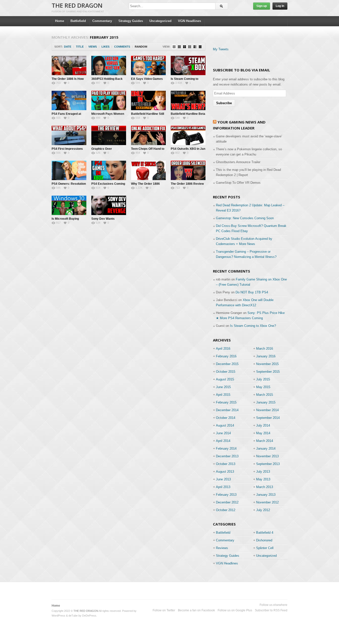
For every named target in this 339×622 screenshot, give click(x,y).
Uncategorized (160, 21)
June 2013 (223, 479)
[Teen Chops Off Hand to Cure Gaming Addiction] (148, 135)
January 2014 (265, 448)
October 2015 (225, 371)
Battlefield (78, 21)
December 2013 (227, 456)
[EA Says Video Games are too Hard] (148, 65)
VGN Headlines (189, 21)
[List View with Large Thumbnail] (200, 46)
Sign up (261, 6)
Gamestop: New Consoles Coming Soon (245, 218)
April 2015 (223, 395)
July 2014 (263, 425)
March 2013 (264, 487)
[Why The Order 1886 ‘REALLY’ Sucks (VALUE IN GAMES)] (148, 170)
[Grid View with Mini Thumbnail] (174, 46)
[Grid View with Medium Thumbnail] (184, 46)
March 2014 (264, 441)
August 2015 (225, 379)
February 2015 (226, 402)
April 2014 (223, 441)
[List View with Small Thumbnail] (189, 46)
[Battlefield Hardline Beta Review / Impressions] (188, 100)
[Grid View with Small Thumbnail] (179, 46)
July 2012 (263, 510)
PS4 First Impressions (67, 149)
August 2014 (225, 425)
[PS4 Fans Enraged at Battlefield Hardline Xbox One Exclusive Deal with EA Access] (69, 100)
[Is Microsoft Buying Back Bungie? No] (69, 205)
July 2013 (263, 471)
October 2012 (225, 510)
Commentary (102, 21)
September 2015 (268, 371)
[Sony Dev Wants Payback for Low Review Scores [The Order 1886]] (109, 205)
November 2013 (267, 456)
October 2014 (225, 418)
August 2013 (225, 471)
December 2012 (227, 502)
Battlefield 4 (264, 532)
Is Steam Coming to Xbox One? (253, 326)
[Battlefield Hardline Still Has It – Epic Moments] (148, 100)
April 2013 (223, 487)
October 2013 (225, 464)
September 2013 (268, 464)
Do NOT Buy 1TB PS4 (252, 292)
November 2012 (267, 502)
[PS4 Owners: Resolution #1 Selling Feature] (69, 170)
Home (59, 21)
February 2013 (226, 495)
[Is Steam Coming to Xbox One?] (188, 65)
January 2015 (265, 402)
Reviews (222, 548)
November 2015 (267, 364)
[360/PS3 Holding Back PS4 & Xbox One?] (109, 65)
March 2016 (264, 348)
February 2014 (226, 448)
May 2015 (263, 387)
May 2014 (263, 433)
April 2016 (223, 348)
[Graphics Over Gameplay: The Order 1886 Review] (109, 135)
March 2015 (264, 395)
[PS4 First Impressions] (69, 135)
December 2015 (227, 364)
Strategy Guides (130, 21)
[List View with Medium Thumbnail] (195, 46)
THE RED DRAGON (77, 5)
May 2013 (263, 479)
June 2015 (223, 387)
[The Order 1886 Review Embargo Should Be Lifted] (188, 170)
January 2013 (265, 495)
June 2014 (223, 433)
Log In (280, 6)
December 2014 (227, 410)
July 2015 (263, 379)
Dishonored (264, 540)
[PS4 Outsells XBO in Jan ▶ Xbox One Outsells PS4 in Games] (188, 135)
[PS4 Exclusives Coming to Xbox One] (109, 170)
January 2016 (265, 356)
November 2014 (267, 410)
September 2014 (268, 418)
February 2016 (226, 356)
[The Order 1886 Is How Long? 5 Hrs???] (69, 65)
